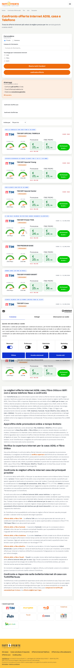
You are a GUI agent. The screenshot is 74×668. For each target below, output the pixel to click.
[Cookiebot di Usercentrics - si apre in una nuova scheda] (63, 311)
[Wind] (45, 608)
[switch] (28, 347)
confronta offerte (37, 72)
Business (17, 40)
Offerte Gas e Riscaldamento (61, 652)
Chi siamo (5, 652)
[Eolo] (10, 616)
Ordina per (7, 122)
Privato (8, 40)
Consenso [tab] (12, 317)
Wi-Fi (7, 61)
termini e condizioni (14, 664)
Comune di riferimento (11, 44)
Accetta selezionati (37, 355)
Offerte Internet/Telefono (40, 652)
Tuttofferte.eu (10, 3)
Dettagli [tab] (37, 317)
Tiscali (28, 615)
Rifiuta (13, 355)
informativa (5, 664)
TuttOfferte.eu (5, 658)
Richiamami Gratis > (64, 147)
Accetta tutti (60, 355)
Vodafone (63, 607)
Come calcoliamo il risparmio (20, 652)
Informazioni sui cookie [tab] (61, 317)
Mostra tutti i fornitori (37, 66)
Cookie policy (17, 655)
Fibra (7, 58)
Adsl (7, 55)
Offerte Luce (6, 655)
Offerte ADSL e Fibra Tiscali (14, 557)
